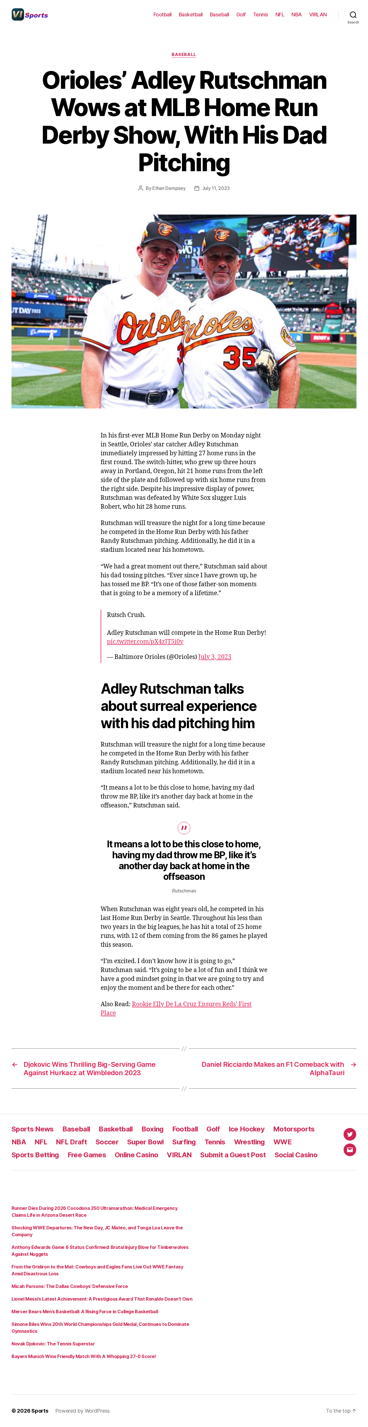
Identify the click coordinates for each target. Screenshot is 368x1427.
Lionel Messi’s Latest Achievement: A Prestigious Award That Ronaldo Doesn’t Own (102, 1299)
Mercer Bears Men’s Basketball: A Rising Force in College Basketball (85, 1311)
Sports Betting (35, 1155)
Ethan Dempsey (169, 188)
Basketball (191, 14)
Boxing (152, 1129)
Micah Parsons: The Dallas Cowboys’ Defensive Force (70, 1286)
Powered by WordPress (82, 1411)
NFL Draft (71, 1142)
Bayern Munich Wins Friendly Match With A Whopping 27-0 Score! (84, 1356)
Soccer (106, 1142)
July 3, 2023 (214, 657)
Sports (39, 1411)
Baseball (219, 14)
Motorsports (294, 1129)
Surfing (183, 1142)
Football (163, 14)
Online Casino (136, 1155)
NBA (297, 14)
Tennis (260, 14)
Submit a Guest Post (233, 1155)
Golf (241, 14)
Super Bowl (145, 1142)
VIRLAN (318, 14)
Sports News (33, 1129)
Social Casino (296, 1155)
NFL (280, 14)
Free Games (87, 1155)
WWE (282, 1142)
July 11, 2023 (216, 188)
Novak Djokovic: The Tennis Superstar (53, 1344)
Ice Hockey (246, 1129)
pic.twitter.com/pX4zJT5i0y (145, 642)
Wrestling (249, 1142)
